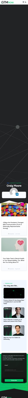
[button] (25, 2)
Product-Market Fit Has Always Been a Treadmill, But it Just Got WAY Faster (14, 302)
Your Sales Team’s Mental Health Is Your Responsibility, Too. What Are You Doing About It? (13, 260)
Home (8, 183)
